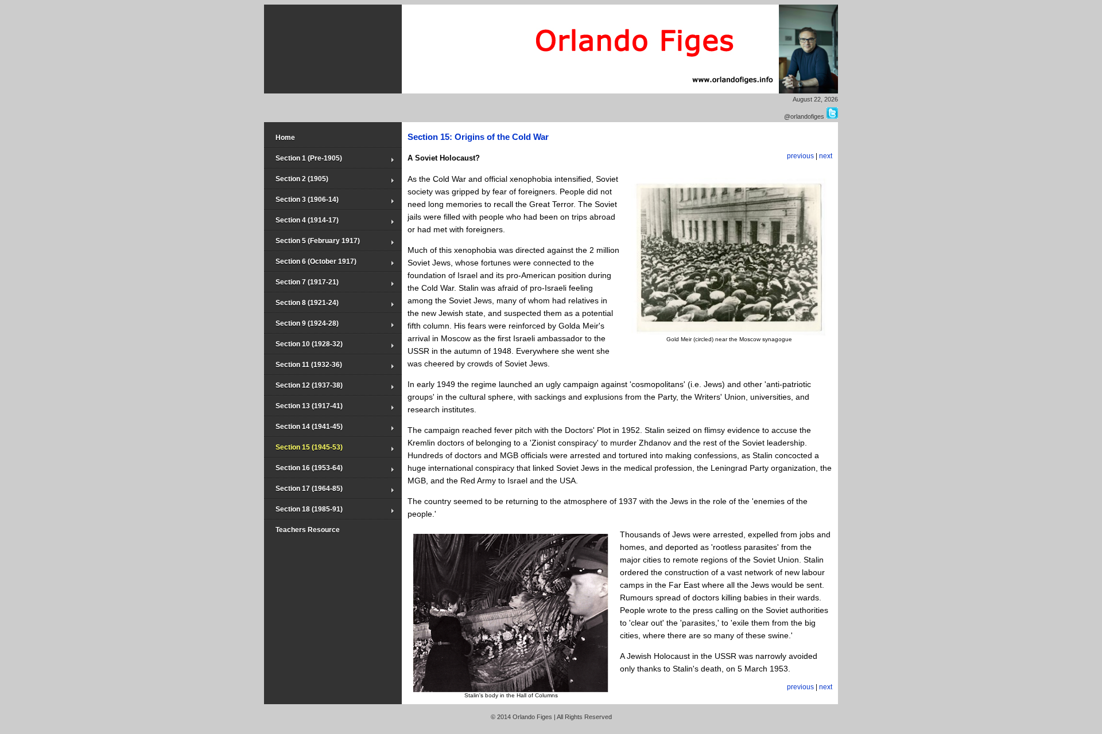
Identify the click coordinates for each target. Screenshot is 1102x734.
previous (800, 156)
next (825, 156)
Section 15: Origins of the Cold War (478, 137)
